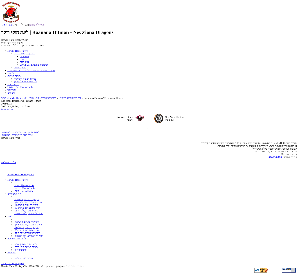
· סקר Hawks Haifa (23, 191)
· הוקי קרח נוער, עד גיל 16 (26, 205)
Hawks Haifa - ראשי (17, 179)
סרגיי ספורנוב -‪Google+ (12, 263)
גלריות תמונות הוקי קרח (25, 78)
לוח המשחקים (14, 193)
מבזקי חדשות (20, 67)
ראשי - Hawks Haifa (11, 98)
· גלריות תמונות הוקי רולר (26, 247)
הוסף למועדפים (36, 24)
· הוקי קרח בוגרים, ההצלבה (26, 199)
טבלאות (11, 216)
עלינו (22, 59)
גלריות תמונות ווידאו (16, 238)
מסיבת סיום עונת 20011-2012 (34, 64)
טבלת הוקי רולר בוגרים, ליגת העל (17, 135)
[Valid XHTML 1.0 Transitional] (261, 271)
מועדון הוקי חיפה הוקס (24, 53)
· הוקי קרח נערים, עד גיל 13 (27, 207)
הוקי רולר (24, 62)
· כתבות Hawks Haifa (24, 188)
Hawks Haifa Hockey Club (20, 174)
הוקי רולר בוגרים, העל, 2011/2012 (53, 98)
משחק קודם (7, 109)
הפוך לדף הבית (21, 24)
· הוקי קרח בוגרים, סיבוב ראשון (28, 202)
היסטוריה (24, 56)
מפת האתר (6, 24)
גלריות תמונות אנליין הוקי (25, 81)
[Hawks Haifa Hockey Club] (11, 22)
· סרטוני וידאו (20, 249)
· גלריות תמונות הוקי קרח (25, 244)
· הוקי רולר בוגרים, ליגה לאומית (28, 213)
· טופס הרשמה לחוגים (24, 258)
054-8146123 (275, 157)
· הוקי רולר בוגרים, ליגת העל (27, 210)
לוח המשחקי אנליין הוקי (70, 98)
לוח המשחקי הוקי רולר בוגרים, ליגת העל (20, 132)
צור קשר (11, 252)
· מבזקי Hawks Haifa (24, 185)
